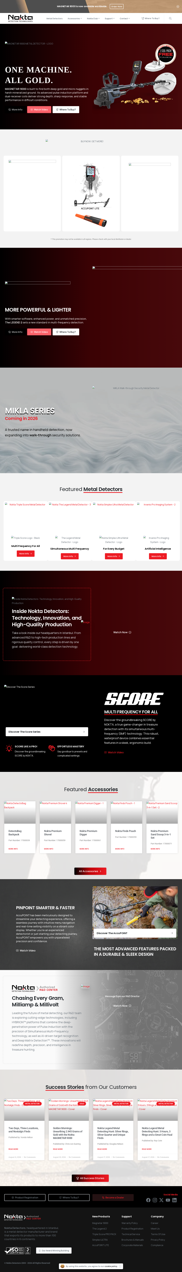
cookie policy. (111, 1266)
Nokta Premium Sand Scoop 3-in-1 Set (161, 834)
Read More (13, 1149)
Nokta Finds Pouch (125, 831)
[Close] (178, 6)
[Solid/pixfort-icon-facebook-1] (148, 1200)
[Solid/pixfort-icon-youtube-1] (168, 1200)
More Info (13, 849)
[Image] (85, 622)
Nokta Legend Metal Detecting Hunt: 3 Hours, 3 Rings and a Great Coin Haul (157, 1131)
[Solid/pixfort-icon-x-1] (161, 1200)
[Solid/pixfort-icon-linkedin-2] (174, 1200)
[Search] (170, 18)
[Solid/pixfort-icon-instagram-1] (155, 1200)
